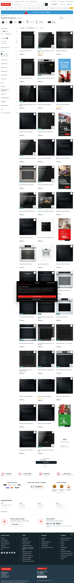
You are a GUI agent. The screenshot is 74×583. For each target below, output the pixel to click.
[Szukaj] (46, 4)
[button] (54, 4)
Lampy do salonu (4, 506)
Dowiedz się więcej (41, 292)
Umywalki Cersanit (59, 508)
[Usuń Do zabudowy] (27, 28)
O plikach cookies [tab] (50, 282)
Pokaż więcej (46, 462)
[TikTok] (12, 553)
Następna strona (64, 446)
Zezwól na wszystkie (37, 296)
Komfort (2, 15)
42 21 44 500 (54, 1)
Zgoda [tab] (23, 282)
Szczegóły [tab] (37, 282)
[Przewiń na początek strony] (72, 534)
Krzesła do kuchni (22, 506)
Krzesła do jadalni (40, 506)
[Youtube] (4, 553)
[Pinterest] (9, 553)
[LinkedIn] (14, 553)
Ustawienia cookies (36, 299)
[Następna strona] (50, 466)
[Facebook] (2, 553)
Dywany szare (40, 508)
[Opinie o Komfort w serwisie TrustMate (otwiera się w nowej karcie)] (37, 486)
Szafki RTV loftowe (4, 508)
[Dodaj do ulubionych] (35, 33)
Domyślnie (61, 18)
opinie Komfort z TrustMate (39, 482)
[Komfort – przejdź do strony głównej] (6, 569)
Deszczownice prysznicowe (61, 506)
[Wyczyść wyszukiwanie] (43, 4)
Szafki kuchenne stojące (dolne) (25, 508)
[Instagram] (7, 553)
